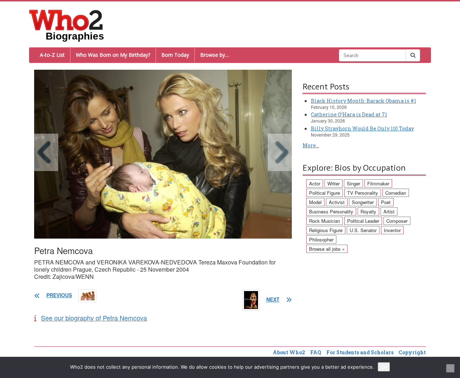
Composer (397, 220)
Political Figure (324, 192)
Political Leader (363, 220)
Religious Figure (325, 230)
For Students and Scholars (360, 352)
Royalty (368, 211)
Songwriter (363, 202)
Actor (314, 183)
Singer (353, 183)
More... (311, 145)
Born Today (175, 54)
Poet (386, 202)
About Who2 (289, 352)
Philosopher (321, 239)
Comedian (395, 192)
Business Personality (331, 211)
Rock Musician (324, 220)
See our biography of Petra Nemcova (94, 317)
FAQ (315, 352)
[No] (450, 368)
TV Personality (362, 192)
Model (315, 202)
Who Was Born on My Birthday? (113, 54)
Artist (389, 211)
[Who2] (66, 19)
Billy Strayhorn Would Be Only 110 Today (362, 128)
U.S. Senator (363, 230)
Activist (337, 202)
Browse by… (214, 54)
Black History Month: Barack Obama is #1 (363, 100)
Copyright (412, 352)
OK (384, 367)
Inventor (392, 230)
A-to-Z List (52, 54)
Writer (333, 183)
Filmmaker (378, 183)
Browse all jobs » (327, 248)
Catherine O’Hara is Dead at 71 (349, 114)
